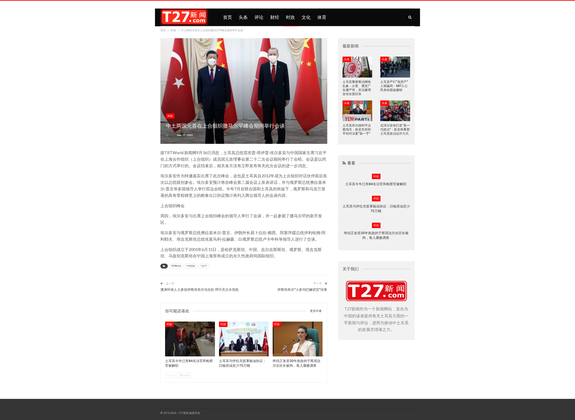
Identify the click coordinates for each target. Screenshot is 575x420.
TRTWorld (176, 266)
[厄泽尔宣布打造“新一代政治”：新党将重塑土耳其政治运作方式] (395, 110)
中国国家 (190, 266)
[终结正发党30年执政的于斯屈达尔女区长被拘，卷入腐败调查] (298, 339)
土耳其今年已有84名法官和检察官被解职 (376, 184)
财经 (274, 17)
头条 (243, 17)
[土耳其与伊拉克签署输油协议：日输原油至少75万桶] (244, 339)
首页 (227, 17)
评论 (258, 17)
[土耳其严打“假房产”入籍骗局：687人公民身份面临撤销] (395, 67)
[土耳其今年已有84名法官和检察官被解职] (190, 339)
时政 (290, 17)
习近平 (203, 266)
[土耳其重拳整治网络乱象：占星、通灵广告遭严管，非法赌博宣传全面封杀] (357, 67)
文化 (306, 17)
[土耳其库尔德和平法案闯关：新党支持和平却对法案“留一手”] (357, 110)
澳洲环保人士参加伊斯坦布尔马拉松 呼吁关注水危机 (199, 290)
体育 (321, 17)
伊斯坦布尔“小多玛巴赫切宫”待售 (302, 290)
